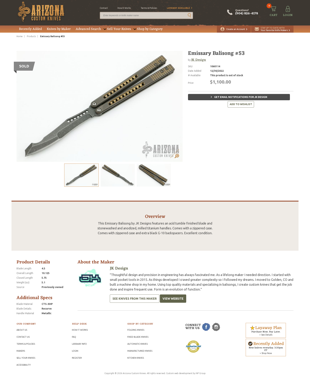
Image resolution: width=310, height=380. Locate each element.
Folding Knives (135, 330)
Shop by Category (150, 29)
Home (20, 36)
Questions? (246, 12)
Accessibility (24, 365)
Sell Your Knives (119, 29)
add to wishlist (241, 104)
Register (77, 358)
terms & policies (149, 8)
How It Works (80, 330)
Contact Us (23, 337)
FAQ (74, 337)
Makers (21, 351)
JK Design (198, 60)
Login (75, 351)
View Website (173, 298)
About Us (22, 330)
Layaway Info (79, 344)
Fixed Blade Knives (137, 337)
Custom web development (179, 373)
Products (31, 36)
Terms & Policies (26, 344)
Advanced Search (88, 29)
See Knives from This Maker (134, 298)
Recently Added (30, 29)
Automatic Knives (137, 344)
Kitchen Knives (135, 358)
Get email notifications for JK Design (240, 97)
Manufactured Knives (139, 351)
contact (104, 8)
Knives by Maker (59, 29)
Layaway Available (178, 8)
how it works (124, 8)
